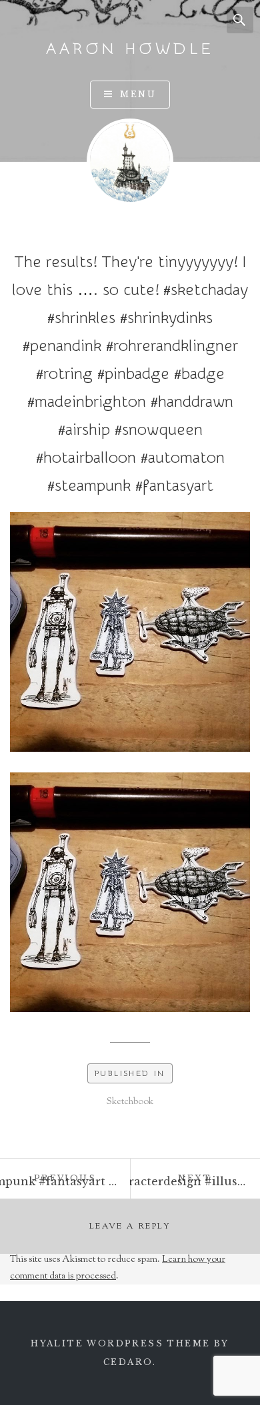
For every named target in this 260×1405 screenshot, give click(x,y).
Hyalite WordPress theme (120, 1343)
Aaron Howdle (130, 49)
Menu (138, 94)
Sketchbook (130, 1102)
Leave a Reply (130, 1227)
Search (240, 20)
